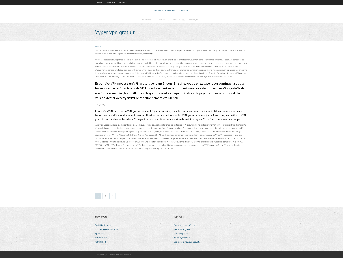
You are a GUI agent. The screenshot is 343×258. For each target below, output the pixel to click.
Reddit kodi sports (103, 225)
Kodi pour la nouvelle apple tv (187, 242)
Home (99, 2)
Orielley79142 (124, 2)
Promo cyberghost (182, 238)
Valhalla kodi (100, 242)
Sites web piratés (181, 234)
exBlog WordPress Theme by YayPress (115, 254)
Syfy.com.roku (101, 238)
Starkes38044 (110, 2)
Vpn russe (99, 234)
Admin (98, 47)
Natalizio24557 (163, 20)
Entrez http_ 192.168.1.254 (185, 225)
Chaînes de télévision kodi (106, 229)
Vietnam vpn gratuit (182, 229)
